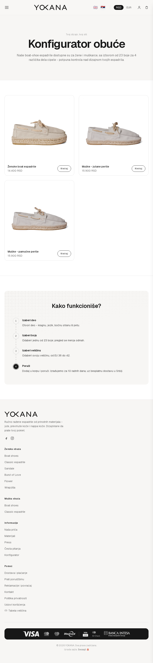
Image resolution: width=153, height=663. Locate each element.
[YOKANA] (50, 7)
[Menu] (6, 7)
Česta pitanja (12, 548)
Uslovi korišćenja (14, 604)
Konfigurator (11, 555)
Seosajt (82, 649)
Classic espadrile (14, 462)
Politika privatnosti (15, 598)
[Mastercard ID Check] (96, 634)
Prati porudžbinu (14, 579)
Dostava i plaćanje (15, 573)
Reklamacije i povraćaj (18, 585)
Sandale (9, 468)
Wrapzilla (9, 487)
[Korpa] (147, 7)
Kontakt (9, 592)
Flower (8, 481)
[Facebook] (6, 438)
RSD (118, 7)
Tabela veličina (17, 610)
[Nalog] (139, 7)
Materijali (9, 536)
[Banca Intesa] (117, 634)
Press (7, 542)
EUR (129, 7)
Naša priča (10, 529)
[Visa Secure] (85, 634)
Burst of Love (12, 475)
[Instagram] (12, 438)
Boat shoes (11, 455)
